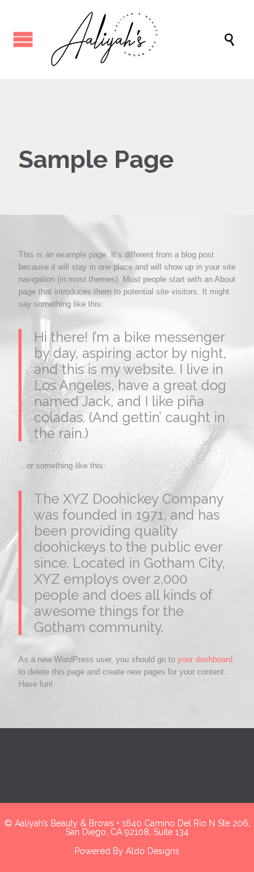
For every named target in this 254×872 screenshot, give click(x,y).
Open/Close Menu (23, 39)
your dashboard (205, 659)
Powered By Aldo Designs (127, 851)
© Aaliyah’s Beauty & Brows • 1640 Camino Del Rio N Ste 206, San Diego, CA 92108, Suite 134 (127, 827)
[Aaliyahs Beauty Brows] (133, 39)
